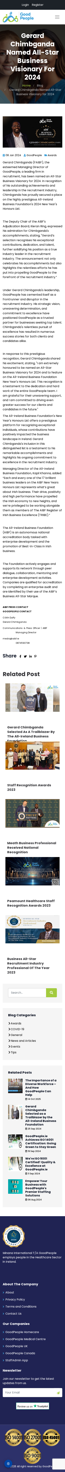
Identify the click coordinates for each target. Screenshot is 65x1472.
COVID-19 (17, 1029)
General (16, 1035)
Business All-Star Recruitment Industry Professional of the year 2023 (28, 966)
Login (25, 5)
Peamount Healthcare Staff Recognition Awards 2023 (31, 903)
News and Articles (23, 1041)
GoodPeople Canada (20, 1353)
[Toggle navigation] (57, 17)
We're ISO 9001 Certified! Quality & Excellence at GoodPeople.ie (40, 1163)
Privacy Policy (15, 1299)
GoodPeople (50, 1466)
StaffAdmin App (16, 1360)
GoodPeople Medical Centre (25, 1339)
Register (38, 5)
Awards (52, 155)
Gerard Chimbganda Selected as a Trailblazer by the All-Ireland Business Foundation (31, 734)
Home (26, 85)
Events (15, 1046)
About (9, 1292)
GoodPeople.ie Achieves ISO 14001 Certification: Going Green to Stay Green (40, 1141)
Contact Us (13, 1314)
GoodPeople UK (16, 1346)
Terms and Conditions (20, 1306)
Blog (40, 85)
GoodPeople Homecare (22, 1332)
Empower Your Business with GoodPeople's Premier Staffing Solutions (38, 1188)
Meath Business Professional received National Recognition (31, 847)
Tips (13, 1052)
